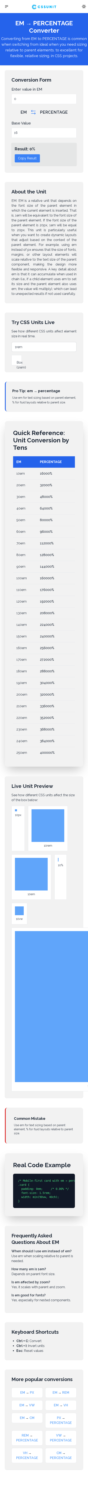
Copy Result (27, 158)
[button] (6, 6)
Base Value (21, 123)
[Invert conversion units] (33, 112)
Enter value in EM (26, 89)
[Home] (44, 6)
